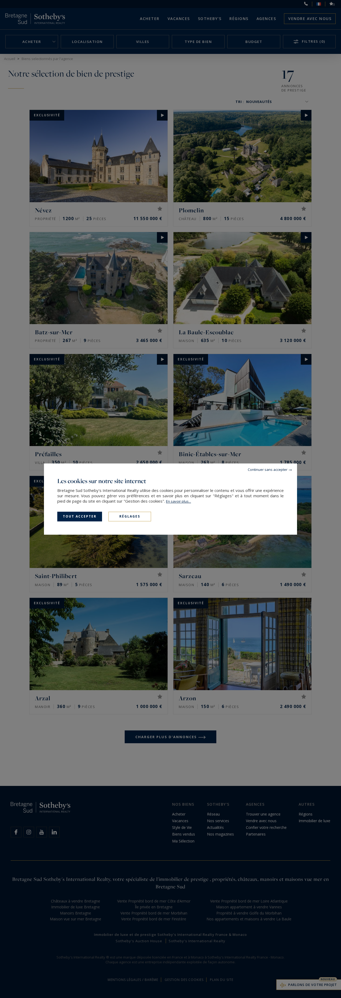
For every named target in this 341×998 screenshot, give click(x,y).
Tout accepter (79, 516)
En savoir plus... (178, 501)
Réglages (129, 516)
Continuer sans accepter (267, 469)
